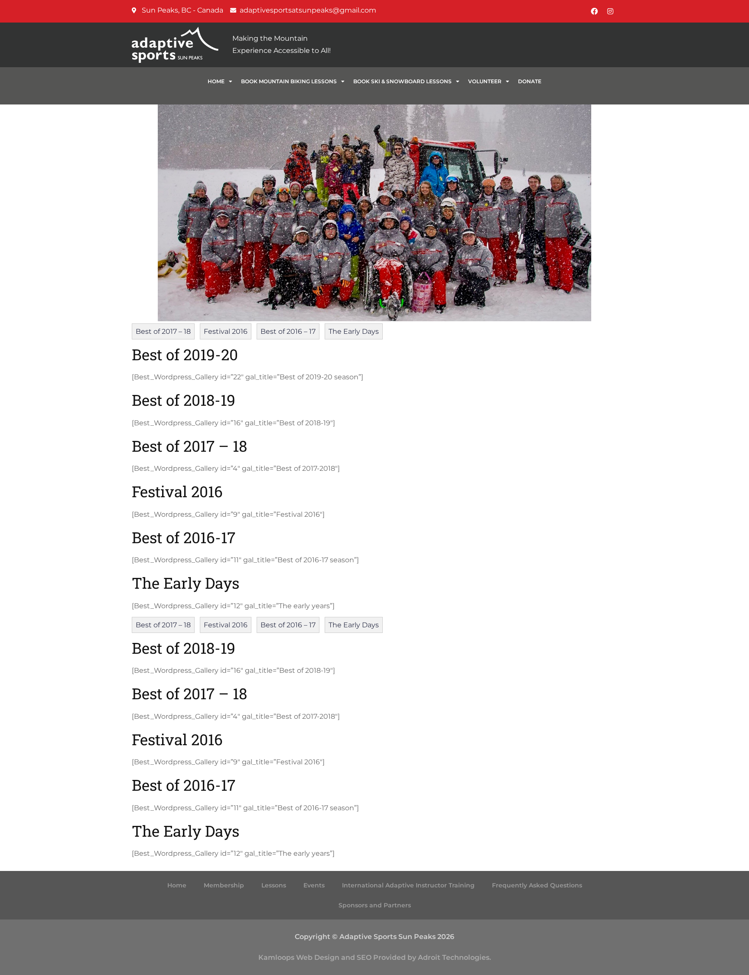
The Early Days (354, 331)
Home (216, 81)
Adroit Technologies (453, 957)
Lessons (273, 885)
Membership (224, 885)
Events (314, 885)
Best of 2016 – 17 (288, 331)
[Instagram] (610, 11)
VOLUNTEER (485, 81)
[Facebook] (594, 11)
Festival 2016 (225, 331)
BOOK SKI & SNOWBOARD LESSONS (402, 81)
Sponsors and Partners (375, 905)
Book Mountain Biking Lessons (289, 81)
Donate (529, 81)
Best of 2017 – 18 (163, 331)
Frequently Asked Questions (537, 885)
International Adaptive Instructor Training (408, 885)
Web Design (317, 957)
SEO (364, 957)
